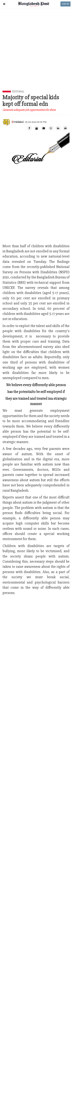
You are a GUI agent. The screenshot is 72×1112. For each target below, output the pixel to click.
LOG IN (65, 4)
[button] (4, 4)
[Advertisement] (36, 53)
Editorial (18, 91)
